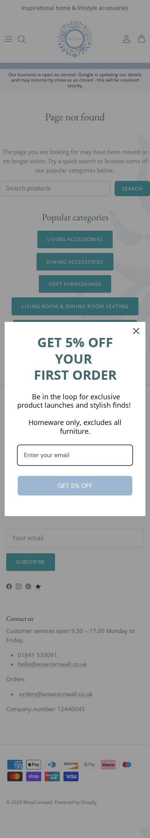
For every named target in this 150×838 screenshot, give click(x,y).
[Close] (136, 331)
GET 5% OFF (75, 486)
